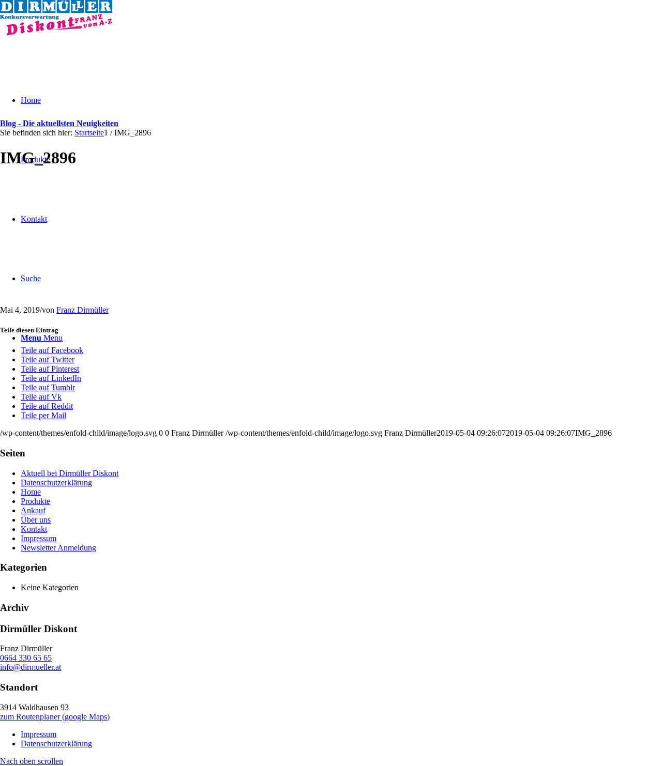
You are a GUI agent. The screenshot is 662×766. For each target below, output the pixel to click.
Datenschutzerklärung (56, 482)
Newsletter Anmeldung (58, 547)
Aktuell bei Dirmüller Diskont (69, 473)
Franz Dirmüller (82, 309)
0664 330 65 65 (26, 657)
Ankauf (33, 510)
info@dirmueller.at (30, 667)
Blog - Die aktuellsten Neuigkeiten (59, 123)
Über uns (36, 519)
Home (31, 491)
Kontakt (34, 529)
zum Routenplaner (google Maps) (55, 716)
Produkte (35, 501)
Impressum (38, 538)
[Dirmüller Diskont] (56, 32)
